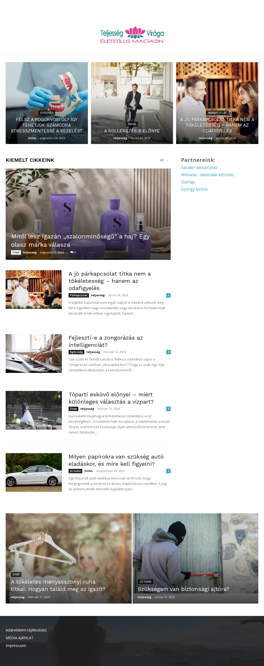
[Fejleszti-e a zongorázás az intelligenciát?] (34, 353)
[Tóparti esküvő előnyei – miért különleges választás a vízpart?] (34, 410)
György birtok (194, 189)
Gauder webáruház (199, 167)
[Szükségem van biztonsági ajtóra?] (196, 553)
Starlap (188, 182)
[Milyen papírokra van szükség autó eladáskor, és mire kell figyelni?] (34, 472)
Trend (132, 124)
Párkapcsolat (217, 112)
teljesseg (120, 138)
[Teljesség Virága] (132, 34)
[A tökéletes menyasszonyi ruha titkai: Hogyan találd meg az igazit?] (69, 567)
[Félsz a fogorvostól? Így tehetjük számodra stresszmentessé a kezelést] (47, 103)
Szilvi (32, 138)
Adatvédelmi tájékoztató (26, 630)
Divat (16, 252)
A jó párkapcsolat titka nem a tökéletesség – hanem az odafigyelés (110, 280)
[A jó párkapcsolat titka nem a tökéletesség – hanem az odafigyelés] (217, 103)
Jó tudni (75, 471)
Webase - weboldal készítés (207, 175)
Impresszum (16, 645)
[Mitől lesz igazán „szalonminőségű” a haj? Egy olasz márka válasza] (88, 214)
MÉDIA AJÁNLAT (20, 637)
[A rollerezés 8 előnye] (132, 103)
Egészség (46, 112)
